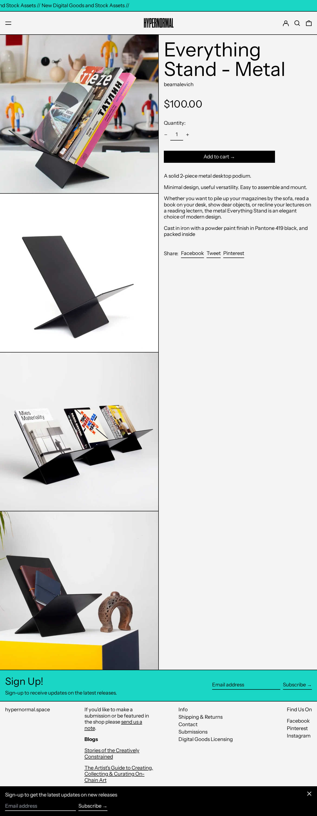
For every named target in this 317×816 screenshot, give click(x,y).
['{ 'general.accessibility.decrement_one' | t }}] (165, 134)
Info (183, 709)
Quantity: (175, 123)
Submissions (192, 732)
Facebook (298, 721)
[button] (297, 23)
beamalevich (179, 84)
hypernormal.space (27, 709)
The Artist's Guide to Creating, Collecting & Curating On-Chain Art (118, 774)
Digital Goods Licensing (205, 739)
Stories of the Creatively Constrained (111, 753)
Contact (187, 724)
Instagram (299, 736)
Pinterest (297, 728)
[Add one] (187, 134)
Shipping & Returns (200, 717)
